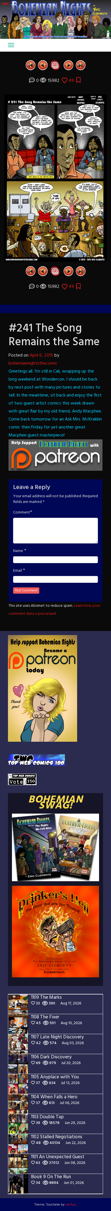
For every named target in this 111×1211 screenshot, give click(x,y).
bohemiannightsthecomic (33, 363)
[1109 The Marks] (81, 65)
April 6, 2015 (41, 355)
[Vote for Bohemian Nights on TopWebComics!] (36, 760)
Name (18, 551)
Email (17, 571)
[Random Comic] (55, 65)
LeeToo (70, 1205)
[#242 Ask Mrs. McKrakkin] (68, 65)
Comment (21, 512)
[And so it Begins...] (31, 65)
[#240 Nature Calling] (43, 65)
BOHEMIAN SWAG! (55, 803)
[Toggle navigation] (11, 45)
